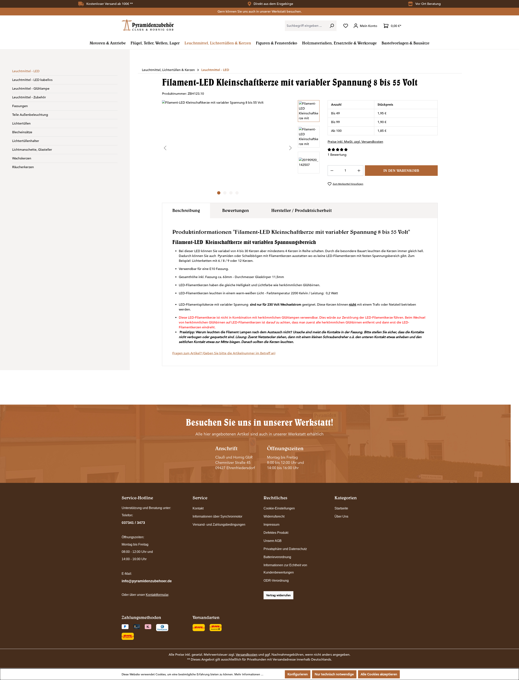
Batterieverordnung (277, 557)
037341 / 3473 (133, 523)
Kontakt (198, 508)
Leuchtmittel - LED (26, 71)
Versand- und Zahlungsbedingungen (219, 524)
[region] (241, 148)
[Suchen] (332, 25)
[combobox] (306, 25)
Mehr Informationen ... (248, 674)
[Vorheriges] (165, 147)
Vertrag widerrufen (278, 595)
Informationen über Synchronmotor (217, 516)
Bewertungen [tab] (235, 210)
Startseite (341, 508)
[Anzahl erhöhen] (359, 170)
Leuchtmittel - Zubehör (29, 97)
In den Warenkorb (401, 170)
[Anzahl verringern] (332, 170)
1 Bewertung (337, 155)
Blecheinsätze (22, 132)
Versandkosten (246, 655)
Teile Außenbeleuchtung (30, 115)
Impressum (271, 524)
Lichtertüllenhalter (25, 141)
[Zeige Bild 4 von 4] (237, 192)
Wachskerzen (21, 158)
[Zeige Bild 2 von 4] (224, 192)
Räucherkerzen (23, 167)
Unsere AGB (273, 540)
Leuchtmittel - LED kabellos (32, 80)
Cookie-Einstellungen (279, 508)
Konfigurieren (297, 674)
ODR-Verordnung (276, 580)
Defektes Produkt (276, 532)
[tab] (186, 210)
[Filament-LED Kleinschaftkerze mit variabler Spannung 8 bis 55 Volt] (228, 143)
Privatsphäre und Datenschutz (285, 549)
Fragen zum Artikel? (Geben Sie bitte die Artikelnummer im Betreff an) (223, 353)
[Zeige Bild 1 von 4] (218, 192)
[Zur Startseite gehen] (148, 24)
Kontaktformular (157, 594)
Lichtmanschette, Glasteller (32, 150)
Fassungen (20, 106)
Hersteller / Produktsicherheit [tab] (301, 210)
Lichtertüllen (21, 123)
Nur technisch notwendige (334, 674)
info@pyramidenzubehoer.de (147, 581)
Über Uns (341, 516)
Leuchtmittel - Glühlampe (30, 89)
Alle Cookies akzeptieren (379, 674)
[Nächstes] (290, 147)
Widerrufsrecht (274, 516)
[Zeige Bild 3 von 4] (231, 192)
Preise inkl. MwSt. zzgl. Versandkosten (355, 142)
